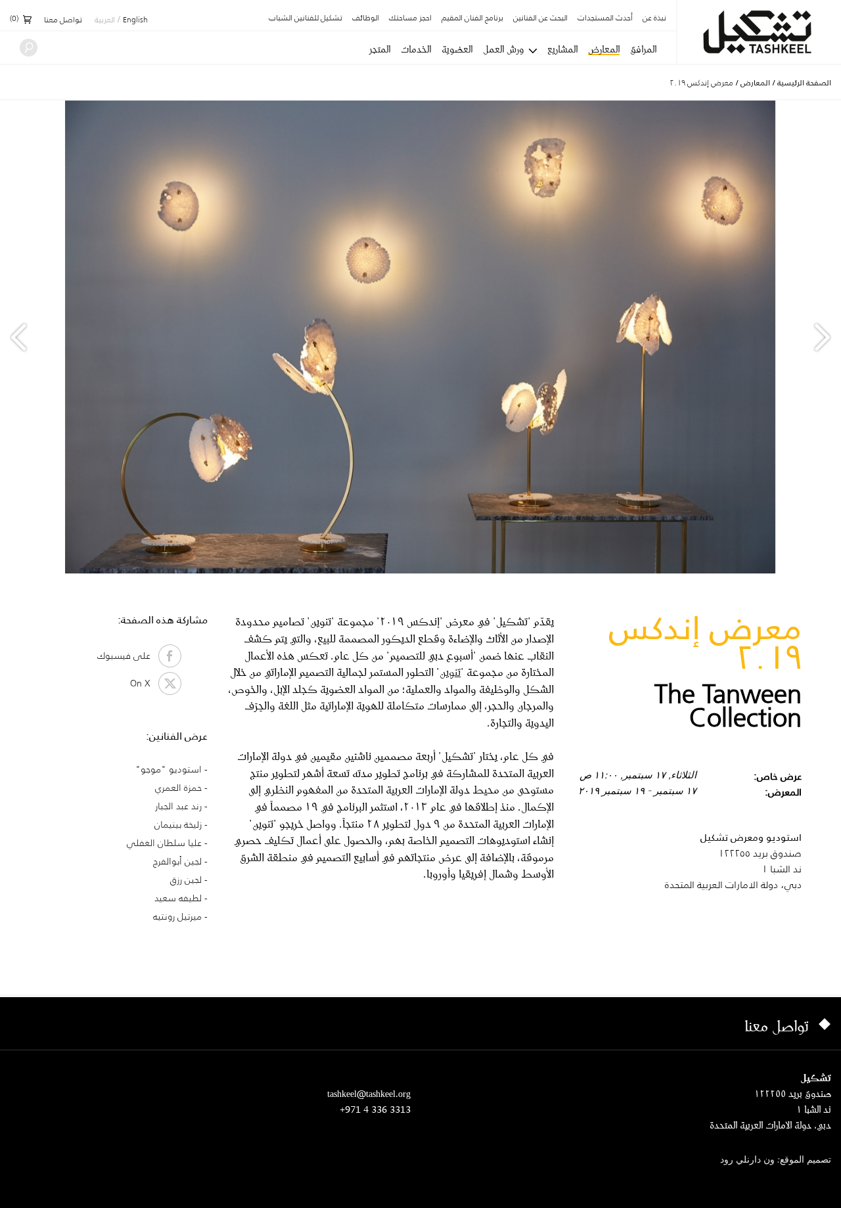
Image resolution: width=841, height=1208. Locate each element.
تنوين (450, 672)
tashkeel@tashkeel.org (369, 1093)
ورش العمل (503, 49)
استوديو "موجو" (168, 769)
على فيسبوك (127, 655)
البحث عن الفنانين (540, 18)
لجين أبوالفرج (177, 861)
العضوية (457, 49)
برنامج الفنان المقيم (472, 18)
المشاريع (562, 49)
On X (144, 683)
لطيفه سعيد (178, 898)
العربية (105, 20)
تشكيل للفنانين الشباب (305, 18)
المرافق (643, 49)
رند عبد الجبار (178, 806)
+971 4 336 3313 (375, 1109)
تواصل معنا (63, 20)
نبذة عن (654, 18)
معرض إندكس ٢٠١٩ (701, 82)
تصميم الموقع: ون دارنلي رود (775, 1160)
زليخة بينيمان (178, 824)
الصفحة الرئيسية (804, 82)
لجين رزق (186, 879)
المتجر (379, 49)
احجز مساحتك (410, 18)
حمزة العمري (178, 787)
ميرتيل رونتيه (177, 916)
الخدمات (416, 49)
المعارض (604, 50)
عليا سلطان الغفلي (164, 843)
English (135, 20)
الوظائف (365, 18)
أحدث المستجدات (605, 18)
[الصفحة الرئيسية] (759, 32)
